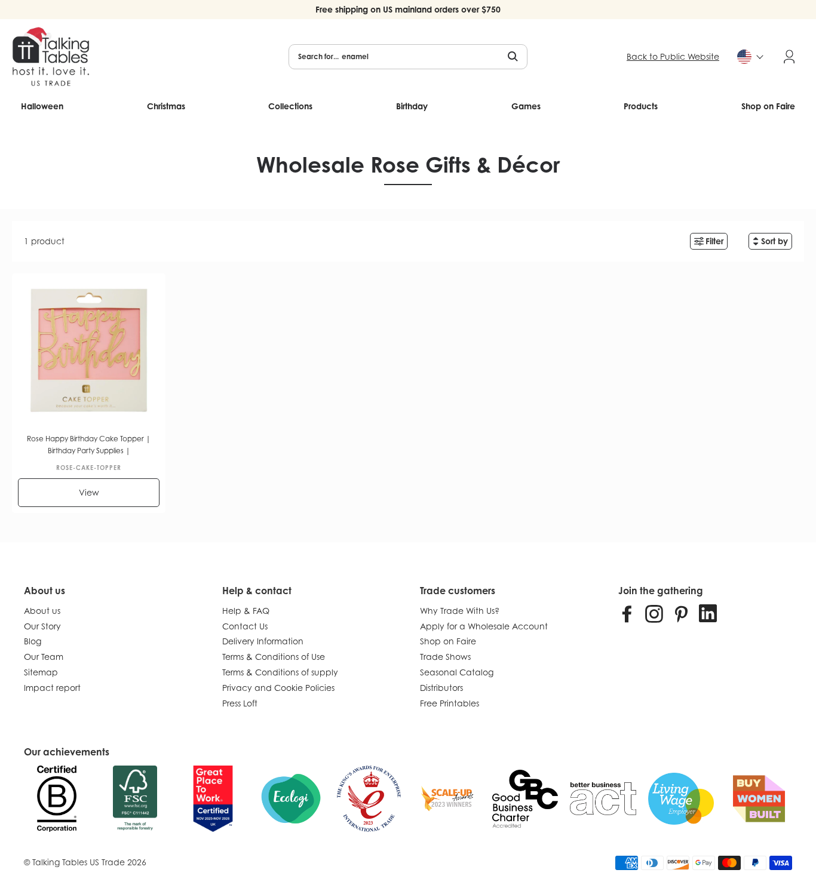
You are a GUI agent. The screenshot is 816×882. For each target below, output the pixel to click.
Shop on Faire (768, 106)
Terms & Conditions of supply (280, 672)
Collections (290, 106)
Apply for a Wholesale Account (484, 626)
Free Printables (449, 703)
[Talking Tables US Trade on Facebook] (627, 613)
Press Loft (239, 703)
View (89, 492)
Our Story (42, 626)
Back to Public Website (673, 56)
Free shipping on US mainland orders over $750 (408, 9)
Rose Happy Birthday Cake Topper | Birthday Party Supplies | (89, 444)
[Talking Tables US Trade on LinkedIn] (708, 613)
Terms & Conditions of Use (273, 656)
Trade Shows (445, 656)
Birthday (412, 106)
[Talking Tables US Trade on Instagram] (654, 613)
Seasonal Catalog (456, 672)
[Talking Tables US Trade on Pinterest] (681, 613)
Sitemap (41, 672)
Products (641, 106)
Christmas (166, 106)
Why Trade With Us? (459, 611)
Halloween (42, 106)
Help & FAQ (245, 611)
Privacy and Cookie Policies (278, 688)
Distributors (441, 688)
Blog (32, 641)
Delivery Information (262, 641)
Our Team (43, 656)
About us (42, 611)
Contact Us (245, 626)
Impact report (52, 688)
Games (526, 106)
